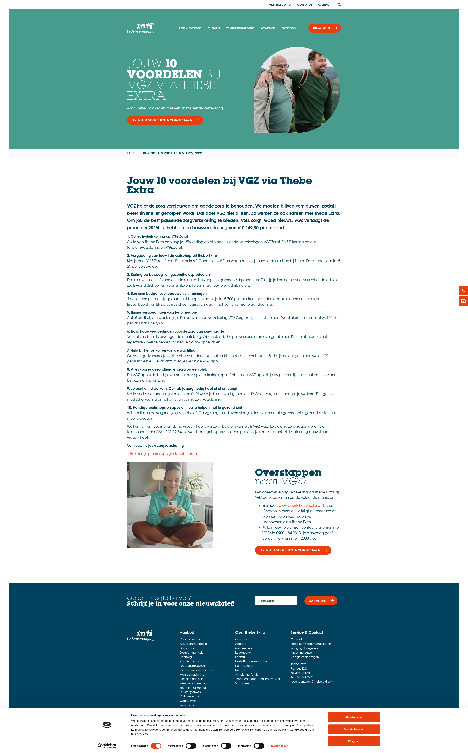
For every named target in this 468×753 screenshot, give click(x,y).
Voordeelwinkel (190, 639)
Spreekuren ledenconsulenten (311, 644)
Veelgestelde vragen (305, 657)
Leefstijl (240, 657)
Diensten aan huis (191, 653)
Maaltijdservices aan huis (196, 670)
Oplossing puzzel (301, 653)
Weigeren (354, 741)
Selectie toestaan (354, 729)
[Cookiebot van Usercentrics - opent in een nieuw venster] (107, 746)
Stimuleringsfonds (240, 28)
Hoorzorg (186, 657)
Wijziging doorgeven (304, 648)
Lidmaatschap (244, 666)
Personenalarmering (193, 683)
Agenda (323, 5)
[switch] (191, 746)
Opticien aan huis (191, 679)
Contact (296, 639)
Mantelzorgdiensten (193, 674)
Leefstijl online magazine (251, 661)
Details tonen (279, 745)
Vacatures (242, 683)
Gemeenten (304, 5)
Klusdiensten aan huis (194, 661)
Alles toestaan (354, 717)
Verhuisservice (189, 696)
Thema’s (214, 28)
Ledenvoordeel (190, 28)
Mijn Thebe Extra (280, 5)
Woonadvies (188, 701)
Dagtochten (188, 648)
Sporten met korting (193, 688)
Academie (268, 28)
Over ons (289, 28)
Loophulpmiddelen (192, 666)
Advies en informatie (193, 644)
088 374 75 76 (304, 677)
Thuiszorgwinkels (190, 692)
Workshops (187, 705)
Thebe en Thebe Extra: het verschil (257, 679)
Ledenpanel (243, 653)
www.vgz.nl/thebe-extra (298, 505)
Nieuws (240, 670)
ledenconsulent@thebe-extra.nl (312, 682)
